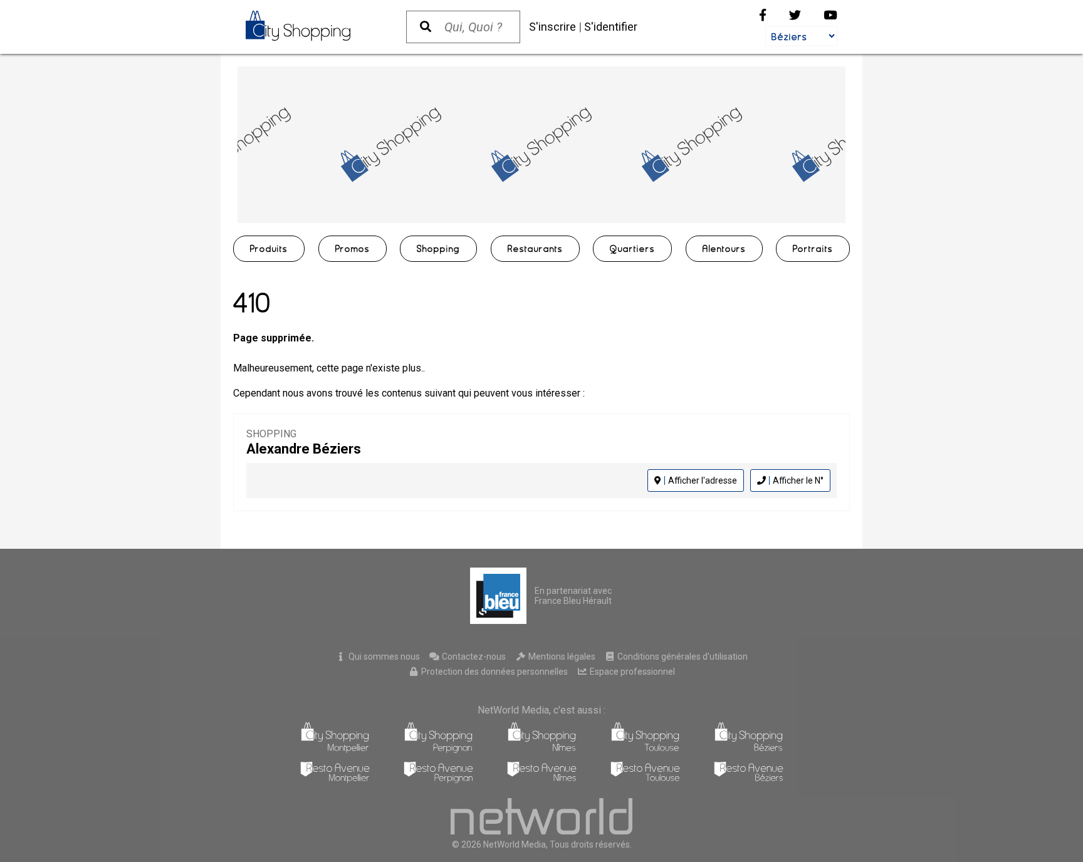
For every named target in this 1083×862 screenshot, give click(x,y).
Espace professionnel (631, 672)
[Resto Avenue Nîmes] (542, 780)
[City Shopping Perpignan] (438, 750)
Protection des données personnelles (493, 672)
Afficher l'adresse (702, 480)
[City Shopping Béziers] (748, 750)
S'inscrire (552, 26)
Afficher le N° (798, 480)
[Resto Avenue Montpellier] (335, 780)
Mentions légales (560, 657)
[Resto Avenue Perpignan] (438, 780)
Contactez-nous (473, 657)
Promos (352, 248)
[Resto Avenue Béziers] (748, 780)
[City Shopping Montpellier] (335, 750)
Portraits (813, 248)
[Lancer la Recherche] (425, 27)
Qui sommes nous (383, 657)
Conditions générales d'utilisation (681, 657)
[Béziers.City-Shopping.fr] (313, 26)
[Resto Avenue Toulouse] (645, 780)
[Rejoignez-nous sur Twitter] (795, 15)
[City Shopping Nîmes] (542, 750)
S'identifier (610, 26)
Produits (269, 248)
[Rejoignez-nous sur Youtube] (830, 15)
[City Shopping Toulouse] (645, 750)
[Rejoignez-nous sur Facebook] (762, 15)
